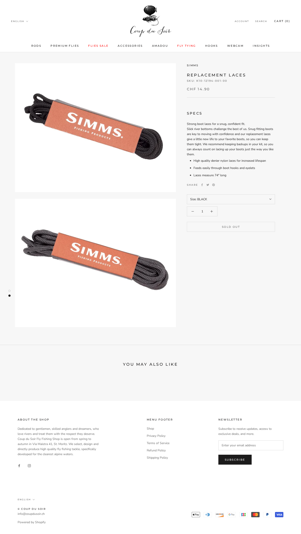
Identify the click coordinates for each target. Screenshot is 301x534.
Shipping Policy (157, 458)
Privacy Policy (156, 436)
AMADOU (160, 45)
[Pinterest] (213, 185)
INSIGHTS (261, 45)
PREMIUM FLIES (64, 45)
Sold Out (231, 226)
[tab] (231, 134)
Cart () (282, 21)
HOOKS (211, 45)
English (17, 21)
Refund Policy (156, 450)
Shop (150, 428)
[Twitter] (207, 185)
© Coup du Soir (32, 508)
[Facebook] (202, 185)
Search (261, 21)
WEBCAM (235, 45)
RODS (36, 45)
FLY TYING (186, 45)
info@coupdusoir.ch (31, 514)
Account (242, 21)
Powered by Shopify (32, 522)
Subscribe (235, 459)
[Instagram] (29, 465)
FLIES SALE (98, 45)
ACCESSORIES (130, 45)
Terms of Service (158, 443)
